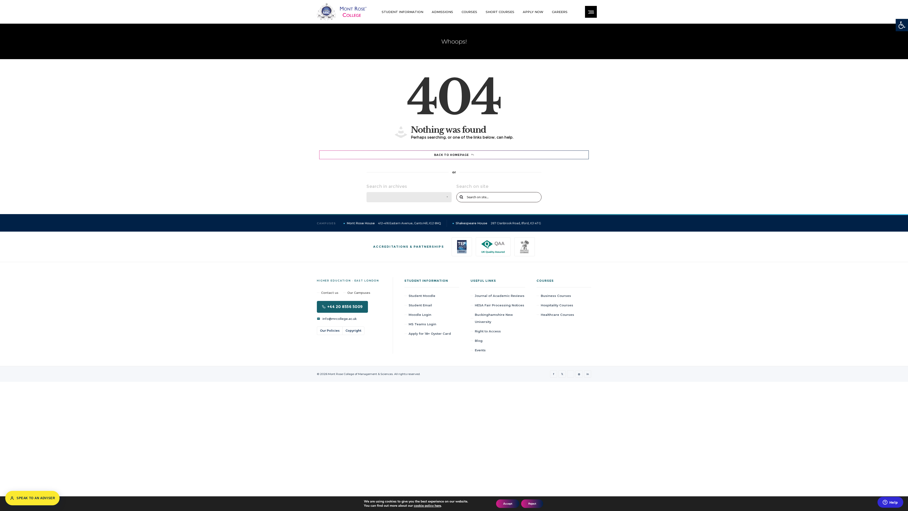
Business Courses (556, 296)
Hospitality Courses (557, 305)
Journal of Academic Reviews (499, 296)
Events (480, 350)
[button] (902, 25)
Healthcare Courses (557, 315)
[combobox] (409, 197)
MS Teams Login (422, 324)
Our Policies (330, 330)
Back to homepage (451, 155)
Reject (532, 504)
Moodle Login (420, 315)
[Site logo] (341, 12)
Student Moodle (422, 296)
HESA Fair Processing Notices (499, 305)
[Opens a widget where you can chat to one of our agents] (890, 503)
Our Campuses (358, 293)
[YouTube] (570, 374)
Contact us (329, 293)
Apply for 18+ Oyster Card (430, 333)
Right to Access (488, 331)
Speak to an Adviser (36, 498)
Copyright (353, 330)
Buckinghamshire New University (494, 318)
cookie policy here (427, 505)
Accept (507, 504)
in (587, 374)
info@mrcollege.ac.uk (340, 319)
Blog (479, 341)
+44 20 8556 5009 (345, 306)
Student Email (420, 305)
